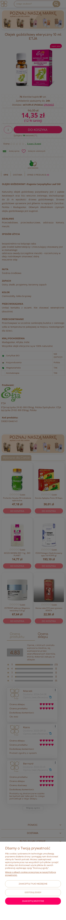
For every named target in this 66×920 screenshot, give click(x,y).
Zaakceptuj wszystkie (33, 901)
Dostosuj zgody (33, 892)
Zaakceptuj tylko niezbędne (33, 883)
